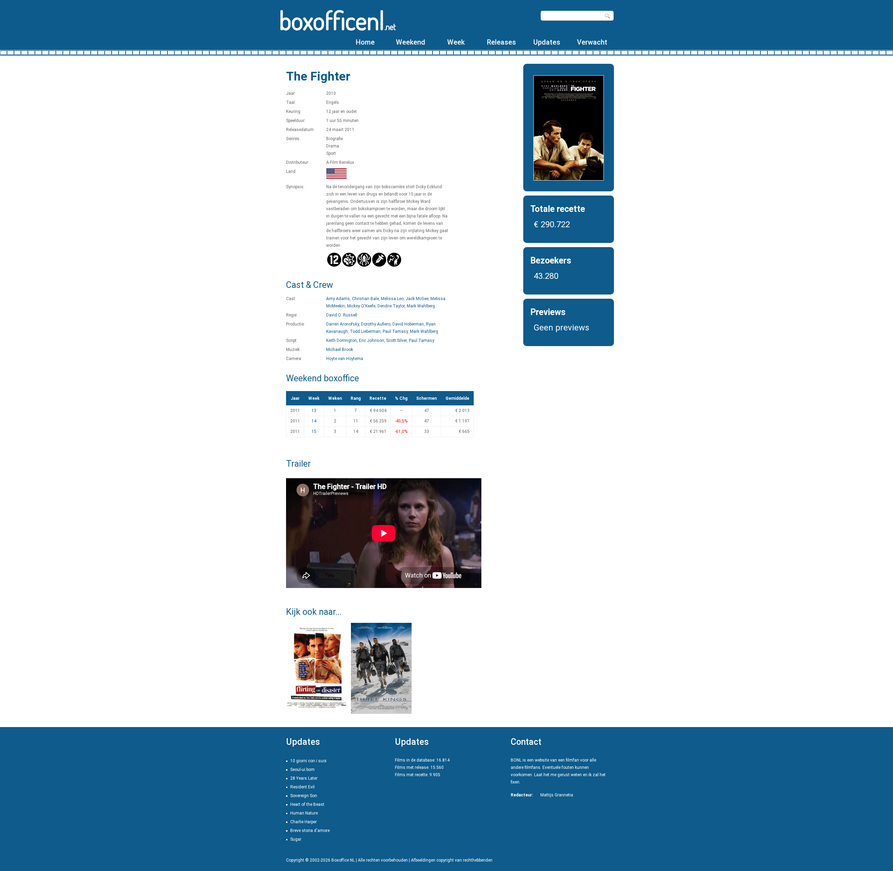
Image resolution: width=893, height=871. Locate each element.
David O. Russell (341, 315)
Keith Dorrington (341, 340)
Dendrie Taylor (391, 306)
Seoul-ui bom (302, 769)
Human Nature (304, 813)
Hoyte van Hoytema (344, 358)
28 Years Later (303, 778)
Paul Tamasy (395, 331)
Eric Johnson (371, 340)
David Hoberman (408, 324)
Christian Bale (365, 298)
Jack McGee (417, 298)
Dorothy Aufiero (375, 324)
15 (314, 431)
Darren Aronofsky (342, 324)
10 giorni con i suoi (308, 760)
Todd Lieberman (365, 331)
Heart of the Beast (307, 804)
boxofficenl (337, 20)
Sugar (295, 839)
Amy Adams (338, 298)
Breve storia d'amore (310, 830)
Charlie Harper (303, 821)
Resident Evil (302, 787)
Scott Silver (396, 340)
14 (314, 421)
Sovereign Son (303, 795)
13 (314, 410)
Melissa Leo (392, 298)
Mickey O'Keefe (361, 306)
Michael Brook (339, 349)
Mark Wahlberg (421, 306)
